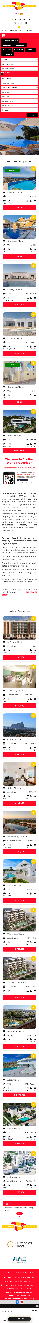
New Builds (7, 50)
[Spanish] (21, 14)
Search (32, 115)
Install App (19, 1319)
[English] (17, 14)
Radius (5, 72)
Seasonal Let (7, 54)
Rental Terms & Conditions (19, 1296)
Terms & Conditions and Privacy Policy (19, 1299)
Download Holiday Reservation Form (19, 1292)
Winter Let (30, 50)
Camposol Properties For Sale (14, 45)
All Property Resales (10, 41)
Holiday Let (18, 50)
